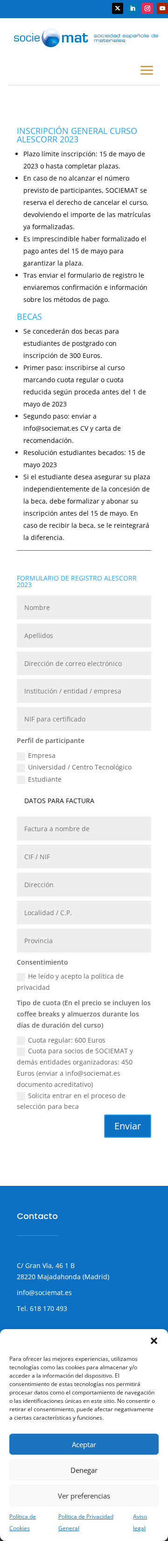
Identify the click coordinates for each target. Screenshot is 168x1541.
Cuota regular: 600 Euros (66, 1040)
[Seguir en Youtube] (162, 8)
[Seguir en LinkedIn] (132, 8)
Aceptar (84, 1444)
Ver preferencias (84, 1495)
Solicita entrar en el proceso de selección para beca (71, 1101)
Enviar (127, 1126)
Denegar (84, 1470)
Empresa (42, 755)
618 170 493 (47, 1308)
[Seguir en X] (117, 8)
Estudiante (45, 779)
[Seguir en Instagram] (147, 8)
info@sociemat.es (44, 1292)
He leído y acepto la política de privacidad (70, 982)
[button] (154, 1340)
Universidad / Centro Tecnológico (80, 767)
